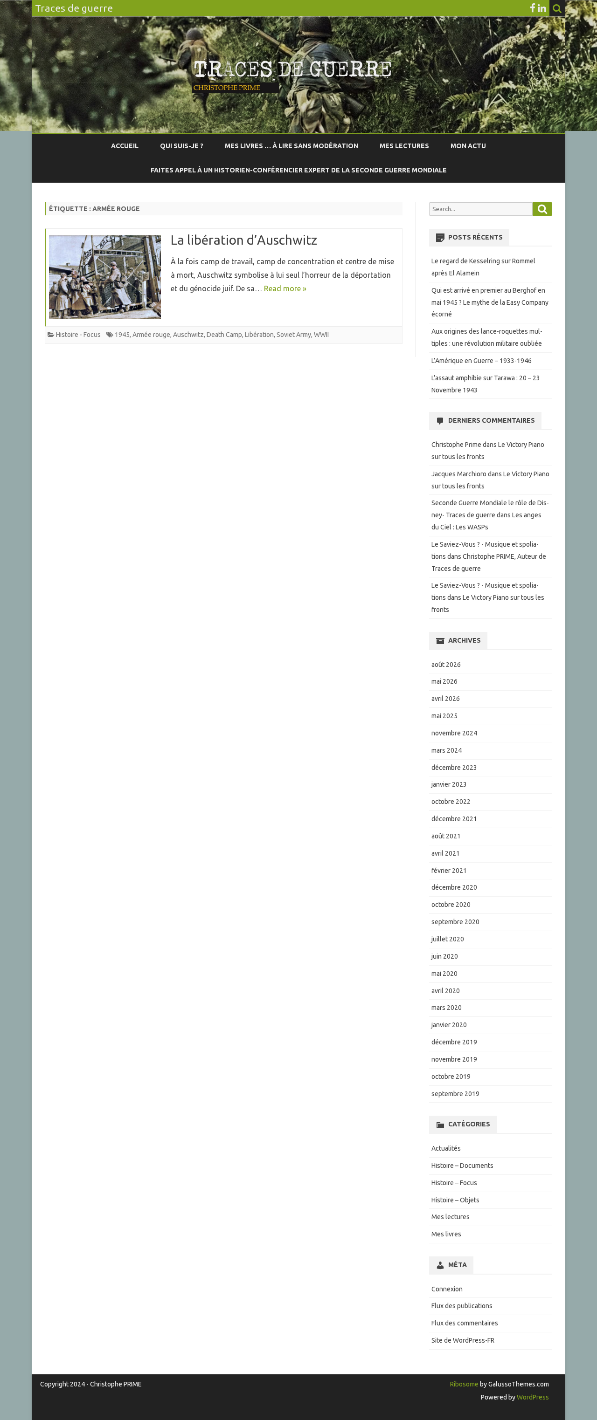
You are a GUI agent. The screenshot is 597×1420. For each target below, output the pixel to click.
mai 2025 (444, 716)
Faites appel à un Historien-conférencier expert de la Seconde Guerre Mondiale (299, 170)
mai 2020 (444, 973)
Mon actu (468, 146)
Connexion (447, 1289)
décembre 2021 (454, 819)
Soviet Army (294, 334)
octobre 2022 (451, 801)
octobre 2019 (451, 1076)
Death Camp (224, 334)
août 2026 (446, 664)
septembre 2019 (455, 1094)
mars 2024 (446, 750)
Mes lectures (404, 146)
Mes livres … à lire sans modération (291, 146)
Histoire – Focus (454, 1183)
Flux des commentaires (464, 1323)
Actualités (446, 1148)
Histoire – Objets (455, 1200)
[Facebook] (532, 8)
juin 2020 (444, 956)
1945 (122, 334)
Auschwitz (188, 334)
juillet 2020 (447, 939)
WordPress (532, 1397)
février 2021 (449, 870)
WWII (321, 334)
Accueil (125, 146)
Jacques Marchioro (458, 474)
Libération (259, 334)
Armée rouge (151, 334)
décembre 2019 (454, 1042)
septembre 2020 (455, 922)
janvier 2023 (449, 784)
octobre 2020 (451, 904)
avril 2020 (445, 991)
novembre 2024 (454, 733)
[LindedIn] (542, 8)
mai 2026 (444, 681)
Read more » (285, 288)
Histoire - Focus (78, 334)
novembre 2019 (454, 1059)
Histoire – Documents (462, 1165)
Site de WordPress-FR (462, 1340)
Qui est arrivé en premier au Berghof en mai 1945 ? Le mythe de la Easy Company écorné (489, 302)
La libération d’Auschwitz (244, 240)
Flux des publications (462, 1306)
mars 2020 (446, 1007)
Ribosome (464, 1384)
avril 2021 (445, 853)
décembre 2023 (454, 767)
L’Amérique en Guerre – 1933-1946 (481, 360)
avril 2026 (445, 698)
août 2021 (446, 836)
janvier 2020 (449, 1025)
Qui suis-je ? (181, 146)
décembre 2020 (454, 887)
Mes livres (446, 1234)
